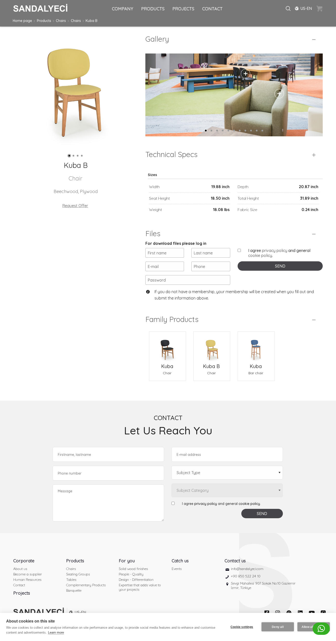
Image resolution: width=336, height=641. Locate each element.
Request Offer (75, 205)
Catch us (180, 561)
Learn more (56, 632)
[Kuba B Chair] (212, 347)
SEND (280, 266)
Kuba (167, 366)
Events (177, 569)
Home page (22, 20)
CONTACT (212, 9)
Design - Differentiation (136, 579)
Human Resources (27, 579)
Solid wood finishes (133, 569)
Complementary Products (86, 585)
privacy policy (274, 250)
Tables (71, 579)
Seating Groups (78, 574)
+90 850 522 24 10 (245, 576)
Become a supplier (27, 574)
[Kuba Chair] (167, 347)
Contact (19, 585)
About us (20, 569)
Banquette (73, 590)
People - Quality (131, 574)
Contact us (235, 561)
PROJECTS (183, 9)
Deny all (278, 627)
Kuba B (91, 20)
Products (44, 20)
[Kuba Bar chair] (256, 347)
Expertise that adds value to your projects (140, 587)
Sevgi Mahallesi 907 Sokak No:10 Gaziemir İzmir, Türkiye (263, 585)
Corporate (23, 561)
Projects (21, 593)
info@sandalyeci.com (247, 569)
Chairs (61, 20)
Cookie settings (241, 627)
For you (127, 561)
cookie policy (260, 255)
